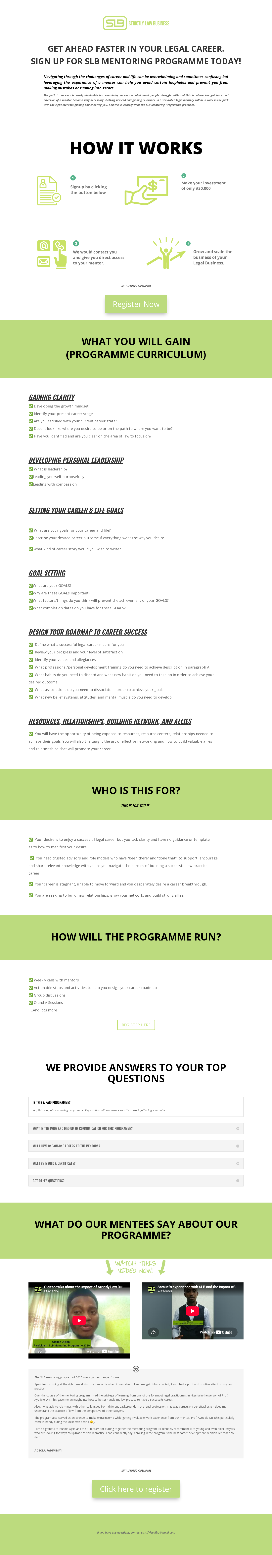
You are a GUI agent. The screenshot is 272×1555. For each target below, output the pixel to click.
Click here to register (136, 1489)
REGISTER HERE (136, 1025)
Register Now (136, 304)
